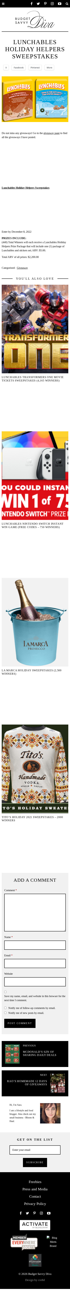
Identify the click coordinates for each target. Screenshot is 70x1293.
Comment (10, 890)
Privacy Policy (35, 1204)
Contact (35, 1196)
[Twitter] (38, 3)
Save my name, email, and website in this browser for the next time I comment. (34, 998)
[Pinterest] (45, 3)
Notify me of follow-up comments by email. (31, 1008)
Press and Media (35, 1189)
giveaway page (51, 133)
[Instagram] (52, 3)
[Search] (67, 3)
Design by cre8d (35, 1280)
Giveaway (22, 267)
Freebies (35, 1182)
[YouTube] (60, 3)
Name (8, 937)
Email (8, 955)
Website (8, 973)
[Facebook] (31, 3)
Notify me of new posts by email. (26, 1012)
